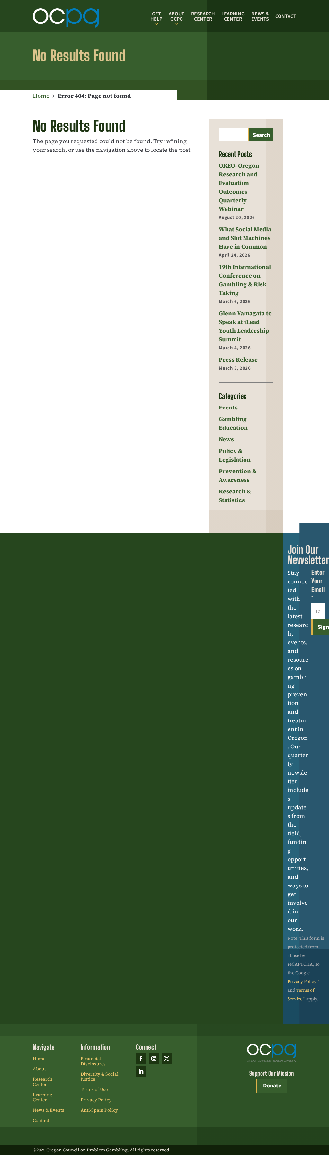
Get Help (156, 16)
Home (41, 96)
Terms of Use (94, 1090)
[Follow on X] (167, 1058)
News (226, 439)
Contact (285, 16)
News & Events (260, 16)
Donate (272, 1086)
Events (228, 407)
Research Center (203, 16)
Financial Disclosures (93, 1061)
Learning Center (233, 16)
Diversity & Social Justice (100, 1076)
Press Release (238, 359)
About (39, 1069)
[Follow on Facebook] (141, 1058)
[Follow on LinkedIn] (141, 1071)
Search (261, 135)
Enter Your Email (318, 585)
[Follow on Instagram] (154, 1058)
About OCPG (176, 16)
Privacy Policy (302, 981)
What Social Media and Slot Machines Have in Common (245, 238)
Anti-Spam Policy (99, 1110)
